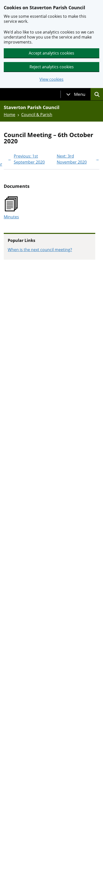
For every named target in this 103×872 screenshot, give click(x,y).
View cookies (52, 79)
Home (9, 114)
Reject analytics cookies (52, 67)
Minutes (11, 217)
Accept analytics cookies (51, 53)
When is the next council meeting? (40, 249)
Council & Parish (36, 114)
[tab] (75, 94)
